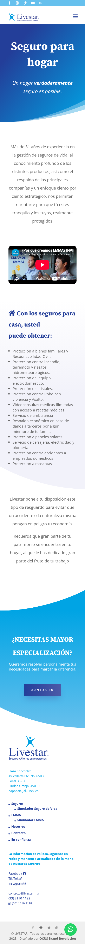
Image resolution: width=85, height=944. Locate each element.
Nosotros (18, 826)
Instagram (16, 883)
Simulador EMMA (30, 820)
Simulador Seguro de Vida (37, 808)
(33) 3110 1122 (19, 898)
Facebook (15, 873)
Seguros (17, 803)
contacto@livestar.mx (23, 893)
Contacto (42, 690)
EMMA (16, 815)
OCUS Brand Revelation (57, 938)
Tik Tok (13, 878)
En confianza (21, 839)
